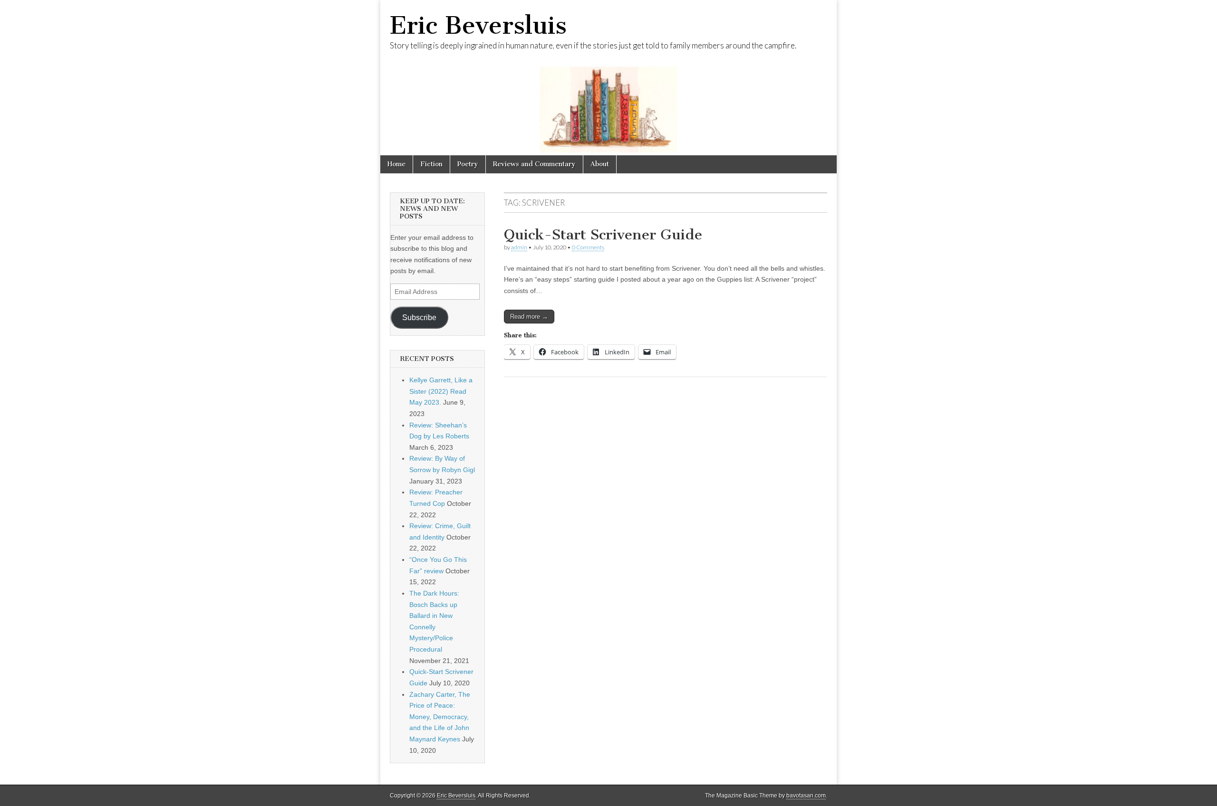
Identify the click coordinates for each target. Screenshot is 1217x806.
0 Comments (588, 247)
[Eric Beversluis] (608, 77)
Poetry (467, 164)
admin (519, 247)
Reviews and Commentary (534, 164)
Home (396, 164)
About (599, 164)
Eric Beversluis (478, 25)
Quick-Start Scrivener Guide (603, 234)
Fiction (431, 164)
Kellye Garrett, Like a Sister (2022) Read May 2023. (441, 391)
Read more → (529, 316)
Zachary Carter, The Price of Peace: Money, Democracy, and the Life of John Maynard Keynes (439, 717)
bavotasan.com (806, 795)
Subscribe (419, 317)
